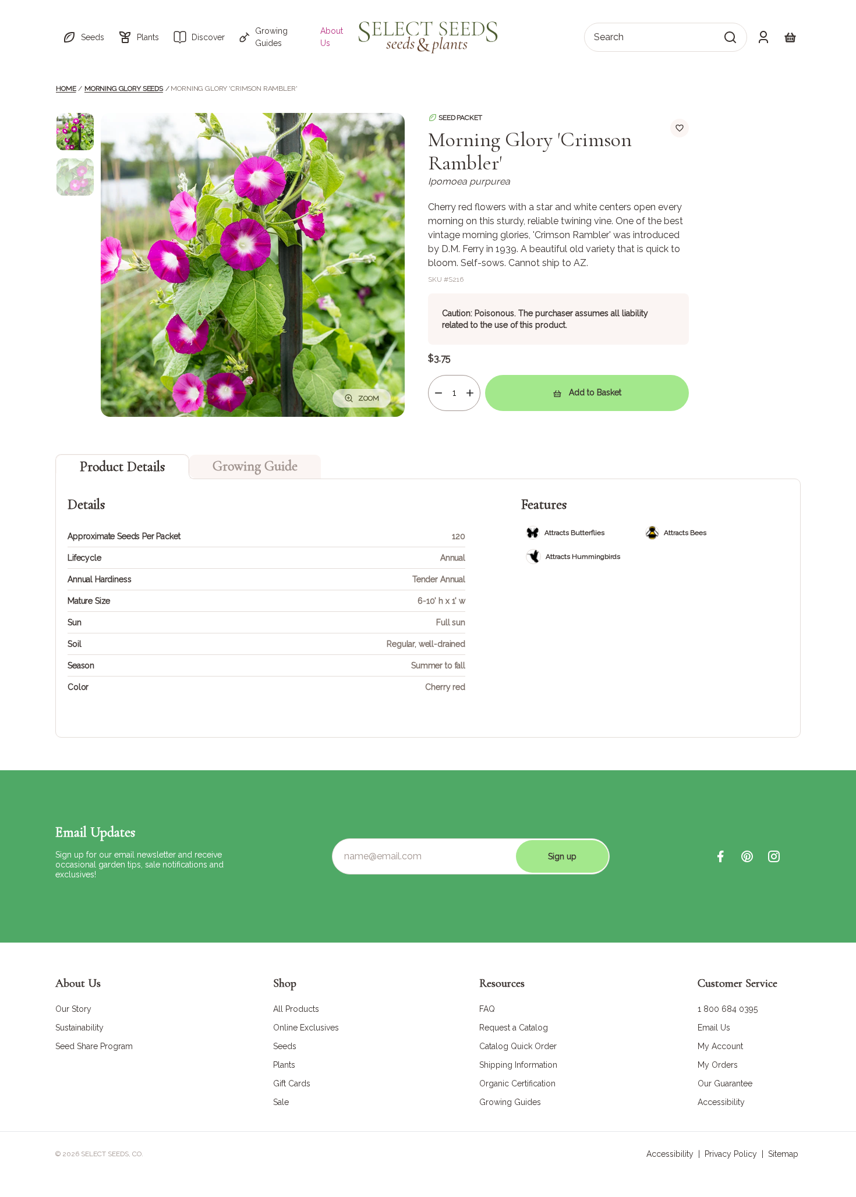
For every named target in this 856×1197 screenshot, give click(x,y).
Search (609, 37)
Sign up (562, 856)
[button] (83, 37)
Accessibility (670, 1154)
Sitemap (783, 1154)
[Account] (763, 37)
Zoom (368, 398)
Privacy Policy (731, 1154)
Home (66, 88)
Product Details (122, 466)
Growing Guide (255, 466)
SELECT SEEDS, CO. (112, 1154)
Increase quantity (470, 393)
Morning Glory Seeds (123, 88)
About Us (331, 37)
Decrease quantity (438, 393)
